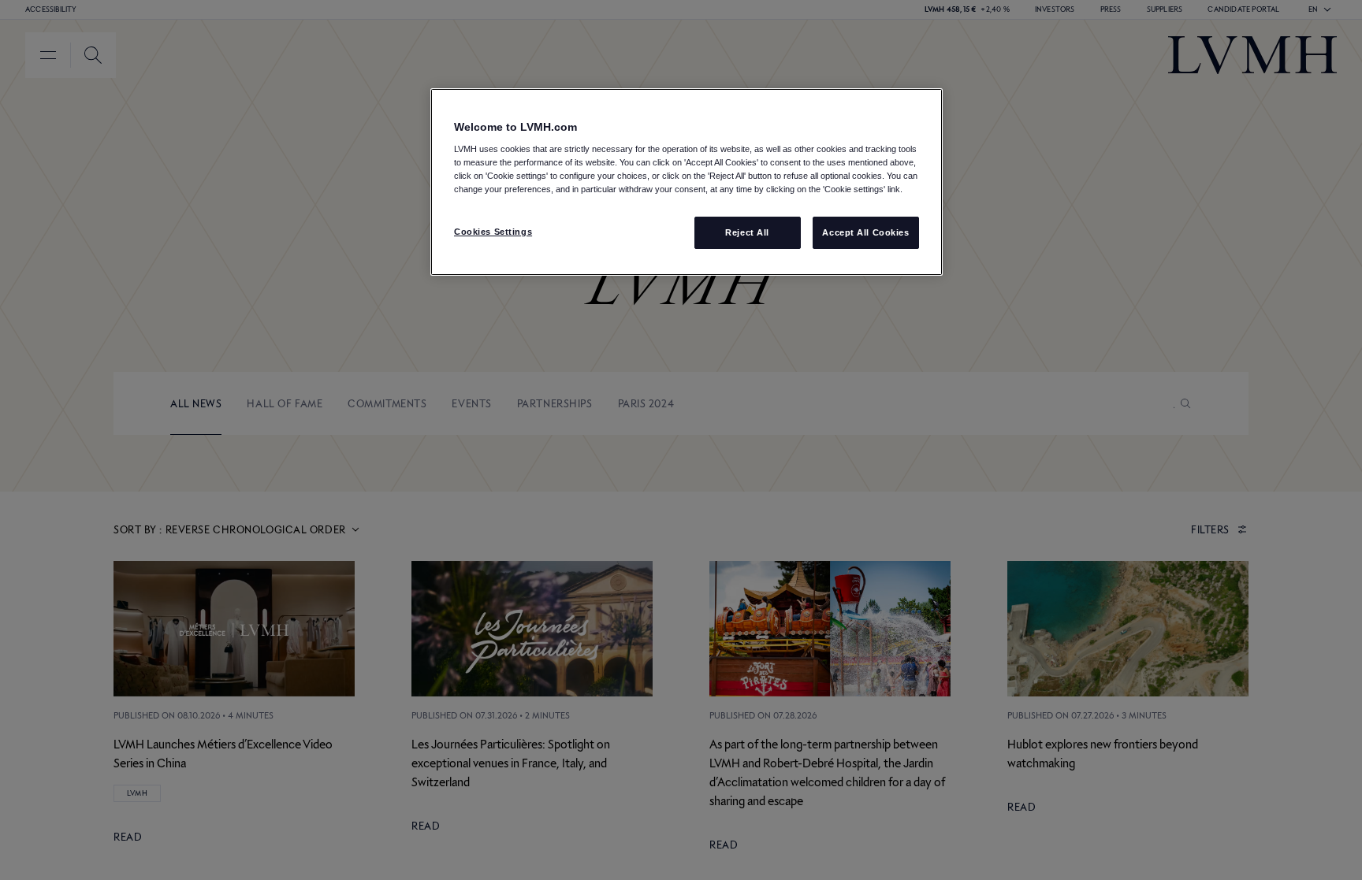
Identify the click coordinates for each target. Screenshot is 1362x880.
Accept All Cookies (865, 232)
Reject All (747, 232)
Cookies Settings (493, 231)
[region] (686, 182)
